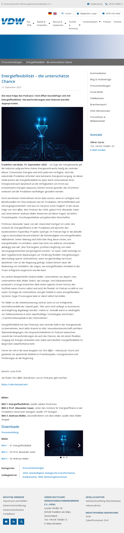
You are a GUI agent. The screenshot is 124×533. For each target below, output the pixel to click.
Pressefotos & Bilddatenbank (98, 118)
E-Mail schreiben (52, 523)
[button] (61, 457)
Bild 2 (4, 451)
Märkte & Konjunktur (42, 23)
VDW (40, 476)
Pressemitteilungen (12, 62)
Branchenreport (98, 104)
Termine (117, 21)
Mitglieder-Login (88, 13)
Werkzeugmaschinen (55, 476)
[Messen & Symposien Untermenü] (65, 23)
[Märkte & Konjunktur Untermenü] (49, 23)
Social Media (96, 91)
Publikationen (97, 98)
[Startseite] (13, 21)
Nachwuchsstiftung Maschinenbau (103, 500)
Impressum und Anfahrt (15, 500)
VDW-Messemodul (100, 110)
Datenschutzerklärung (14, 505)
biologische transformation (60, 472)
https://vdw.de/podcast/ (15, 384)
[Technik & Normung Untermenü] (79, 25)
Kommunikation (90, 21)
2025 (25, 472)
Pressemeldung (10, 432)
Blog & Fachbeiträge (100, 79)
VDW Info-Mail (113, 13)
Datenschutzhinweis (13, 509)
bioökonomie (30, 476)
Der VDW (29, 23)
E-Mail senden (98, 149)
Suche (68, 13)
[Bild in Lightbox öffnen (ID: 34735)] (64, 442)
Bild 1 (4, 445)
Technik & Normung (73, 25)
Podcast (107, 21)
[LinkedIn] (14, 522)
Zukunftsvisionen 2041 (97, 520)
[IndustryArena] (21, 522)
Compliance (9, 513)
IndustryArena (93, 505)
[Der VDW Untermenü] (33, 23)
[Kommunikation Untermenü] (99, 21)
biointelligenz (36, 472)
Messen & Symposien (58, 23)
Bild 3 (4, 458)
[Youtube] (6, 522)
